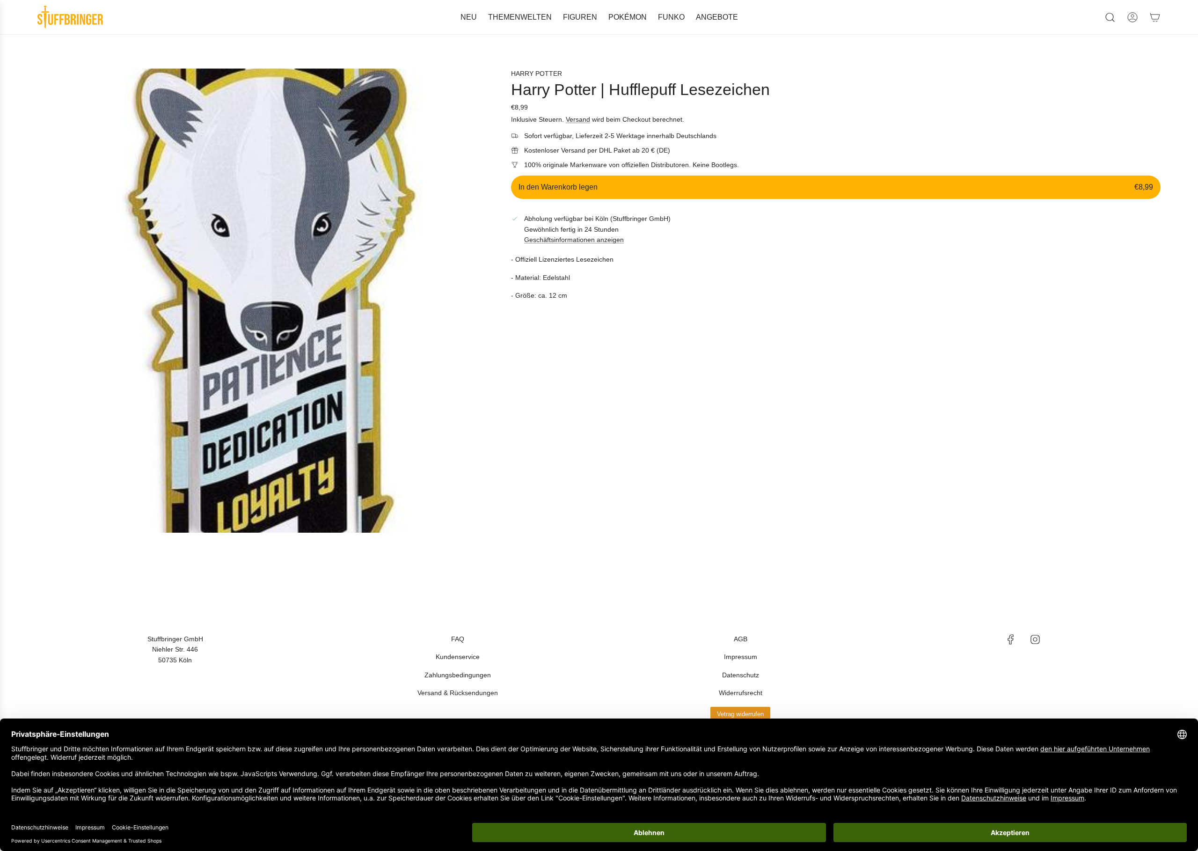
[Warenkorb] (1155, 17)
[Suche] (1110, 17)
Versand (578, 119)
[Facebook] (1011, 639)
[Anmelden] (1132, 17)
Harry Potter (536, 73)
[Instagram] (1035, 639)
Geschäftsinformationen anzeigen (574, 239)
